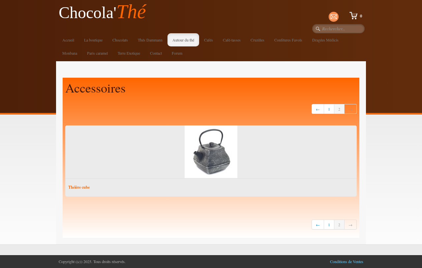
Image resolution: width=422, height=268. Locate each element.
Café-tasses (232, 39)
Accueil (68, 39)
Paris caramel (97, 53)
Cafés (208, 39)
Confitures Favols (288, 39)
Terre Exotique (129, 53)
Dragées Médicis (325, 39)
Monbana (69, 53)
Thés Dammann (150, 39)
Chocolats (120, 39)
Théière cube (79, 187)
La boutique (93, 39)
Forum (177, 53)
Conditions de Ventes (346, 261)
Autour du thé (183, 39)
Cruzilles (257, 39)
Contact (156, 53)
